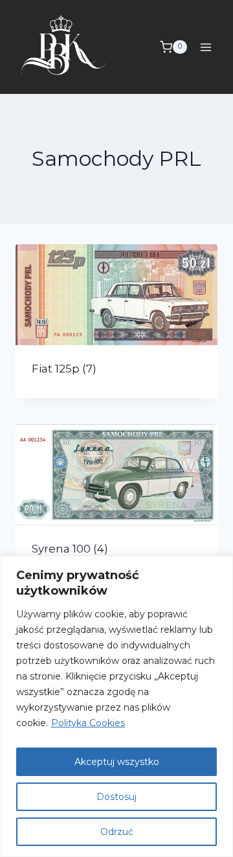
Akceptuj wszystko (116, 762)
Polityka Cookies (88, 723)
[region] (116, 706)
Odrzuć (116, 832)
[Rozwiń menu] (205, 47)
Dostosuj (116, 797)
